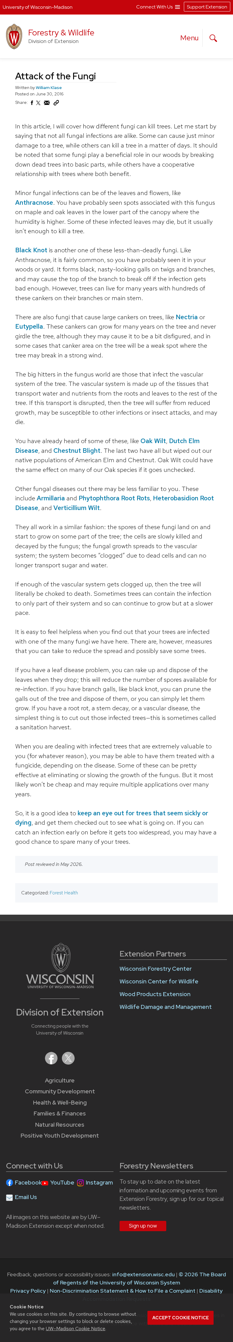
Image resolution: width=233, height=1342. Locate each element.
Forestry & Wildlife (61, 32)
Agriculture (60, 1080)
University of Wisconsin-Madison (38, 7)
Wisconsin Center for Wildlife (159, 981)
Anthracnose (34, 202)
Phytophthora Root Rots (114, 498)
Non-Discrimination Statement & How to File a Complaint (122, 1290)
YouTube (62, 1182)
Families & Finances (60, 1113)
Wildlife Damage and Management (166, 1007)
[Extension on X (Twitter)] (68, 1062)
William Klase (49, 87)
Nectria (187, 317)
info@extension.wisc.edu (143, 1274)
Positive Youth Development (60, 1135)
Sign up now (143, 1225)
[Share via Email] (47, 104)
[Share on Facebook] (31, 104)
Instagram (99, 1182)
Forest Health (64, 893)
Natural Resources (59, 1124)
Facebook (28, 1182)
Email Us (26, 1197)
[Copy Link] (56, 104)
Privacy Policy (28, 1290)
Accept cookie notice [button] (180, 1318)
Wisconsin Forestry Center (156, 969)
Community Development (60, 1091)
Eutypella (29, 326)
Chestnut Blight (76, 450)
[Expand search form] (213, 38)
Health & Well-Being (60, 1102)
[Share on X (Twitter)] (38, 105)
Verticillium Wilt (76, 508)
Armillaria (51, 498)
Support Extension (207, 7)
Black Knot (31, 250)
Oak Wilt (153, 441)
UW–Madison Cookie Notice (75, 1328)
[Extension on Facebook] (52, 1062)
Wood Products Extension (155, 994)
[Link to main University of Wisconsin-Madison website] (60, 986)
